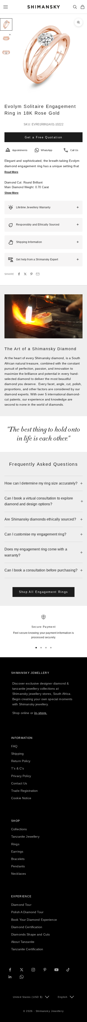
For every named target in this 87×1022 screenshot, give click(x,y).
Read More (11, 172)
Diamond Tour (21, 904)
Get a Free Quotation (43, 137)
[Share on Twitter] (25, 274)
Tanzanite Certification (27, 949)
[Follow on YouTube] (56, 969)
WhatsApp (46, 150)
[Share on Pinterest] (31, 274)
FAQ (14, 746)
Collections (19, 829)
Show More (11, 192)
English (62, 997)
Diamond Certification (26, 927)
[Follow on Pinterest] (45, 969)
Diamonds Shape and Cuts (30, 934)
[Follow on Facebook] (10, 969)
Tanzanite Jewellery (25, 836)
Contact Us (19, 783)
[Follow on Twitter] (21, 969)
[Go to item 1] (6, 24)
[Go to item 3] (6, 52)
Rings (15, 844)
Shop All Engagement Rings (43, 592)
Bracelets (18, 859)
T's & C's (17, 768)
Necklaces (18, 873)
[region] (43, 627)
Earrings (17, 851)
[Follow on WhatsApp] (21, 977)
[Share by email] (37, 274)
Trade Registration (24, 790)
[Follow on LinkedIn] (10, 977)
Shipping (17, 753)
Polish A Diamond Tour (27, 912)
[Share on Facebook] (19, 274)
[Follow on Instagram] (33, 969)
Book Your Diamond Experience (34, 919)
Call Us (74, 150)
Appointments (19, 150)
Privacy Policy (21, 776)
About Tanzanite (22, 942)
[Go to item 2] (6, 38)
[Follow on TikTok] (68, 969)
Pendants (18, 866)
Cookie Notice (21, 798)
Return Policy (20, 761)
